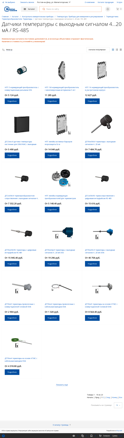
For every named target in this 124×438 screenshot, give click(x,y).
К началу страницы (61, 425)
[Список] (120, 49)
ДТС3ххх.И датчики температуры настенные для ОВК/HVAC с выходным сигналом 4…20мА (20, 144)
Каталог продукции (106, 2)
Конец (114, 397)
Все (120, 397)
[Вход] (107, 9)
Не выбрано (10, 2)
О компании (90, 2)
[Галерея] (116, 49)
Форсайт (119, 430)
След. (108, 397)
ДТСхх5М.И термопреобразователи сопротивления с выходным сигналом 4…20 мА (22, 198)
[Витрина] (113, 49)
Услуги (119, 2)
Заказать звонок (27, 2)
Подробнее (12, 101)
